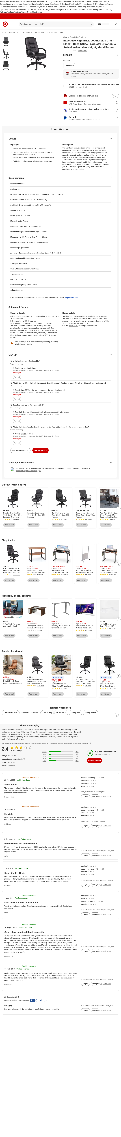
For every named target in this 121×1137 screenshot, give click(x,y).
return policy (73, 326)
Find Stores (37, 12)
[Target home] (5, 24)
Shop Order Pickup (90, 9)
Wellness (82, 4)
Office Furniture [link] (61, 713)
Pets (71, 4)
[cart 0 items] (116, 24)
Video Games (27, 7)
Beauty (39, 4)
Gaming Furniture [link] (90, 713)
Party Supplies (59, 7)
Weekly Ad (78, 9)
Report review (105, 796)
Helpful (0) (39, 370)
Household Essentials (22, 4)
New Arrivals (25, 9)
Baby (33, 4)
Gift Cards (77, 7)
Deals (8, 9)
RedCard (17, 12)
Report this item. (72, 298)
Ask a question (40, 450)
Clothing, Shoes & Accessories (58, 1)
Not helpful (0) (48, 370)
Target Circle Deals (66, 9)
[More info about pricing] (116, 55)
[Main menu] (13, 24)
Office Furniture (38, 32)
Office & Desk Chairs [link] (10, 713)
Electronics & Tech (14, 7)
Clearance (15, 9)
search (91, 24)
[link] (69, 50)
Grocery (9, 4)
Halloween (40, 1)
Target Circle (26, 12)
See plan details (81, 87)
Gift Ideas (69, 7)
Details (29, 344)
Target (4, 32)
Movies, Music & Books (43, 7)
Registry (10, 12)
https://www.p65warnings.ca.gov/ (28, 471)
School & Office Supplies (96, 4)
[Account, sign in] (104, 24)
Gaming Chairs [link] (75, 713)
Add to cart (69, 65)
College (32, 1)
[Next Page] (119, 508)
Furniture (26, 32)
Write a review (94, 760)
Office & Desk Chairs (55, 32)
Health (76, 4)
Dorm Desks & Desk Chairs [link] (30, 713)
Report (57, 370)
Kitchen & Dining (90, 1)
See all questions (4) (20, 450)
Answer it (17, 377)
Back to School (22, 1)
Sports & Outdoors (61, 4)
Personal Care (48, 4)
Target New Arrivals (8, 1)
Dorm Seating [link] (47, 713)
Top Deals (54, 9)
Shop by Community (90, 7)
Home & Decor (77, 1)
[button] (69, 51)
